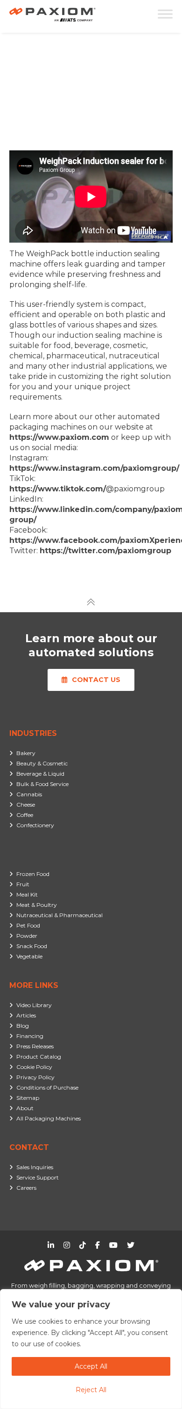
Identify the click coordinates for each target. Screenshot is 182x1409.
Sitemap (27, 1097)
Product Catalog (38, 1056)
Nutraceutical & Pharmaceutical (59, 915)
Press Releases (35, 1046)
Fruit (22, 884)
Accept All (91, 1366)
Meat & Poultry (36, 904)
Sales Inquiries (34, 1167)
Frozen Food (32, 873)
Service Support (37, 1177)
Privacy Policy (35, 1077)
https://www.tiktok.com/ (57, 488)
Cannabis (29, 794)
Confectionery (35, 825)
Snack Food (31, 945)
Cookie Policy (34, 1066)
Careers (26, 1187)
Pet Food (28, 925)
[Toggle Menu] (165, 13)
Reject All (91, 1390)
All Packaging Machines (48, 1118)
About (25, 1108)
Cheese (25, 804)
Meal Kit (27, 894)
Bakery (25, 752)
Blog (22, 1025)
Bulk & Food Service (42, 783)
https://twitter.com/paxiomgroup (105, 550)
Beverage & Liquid (40, 773)
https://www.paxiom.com (59, 437)
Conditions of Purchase (47, 1087)
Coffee (24, 814)
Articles (26, 1015)
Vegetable (29, 956)
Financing (29, 1035)
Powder (26, 935)
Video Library (34, 1005)
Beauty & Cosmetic (42, 763)
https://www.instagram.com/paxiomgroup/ (94, 468)
